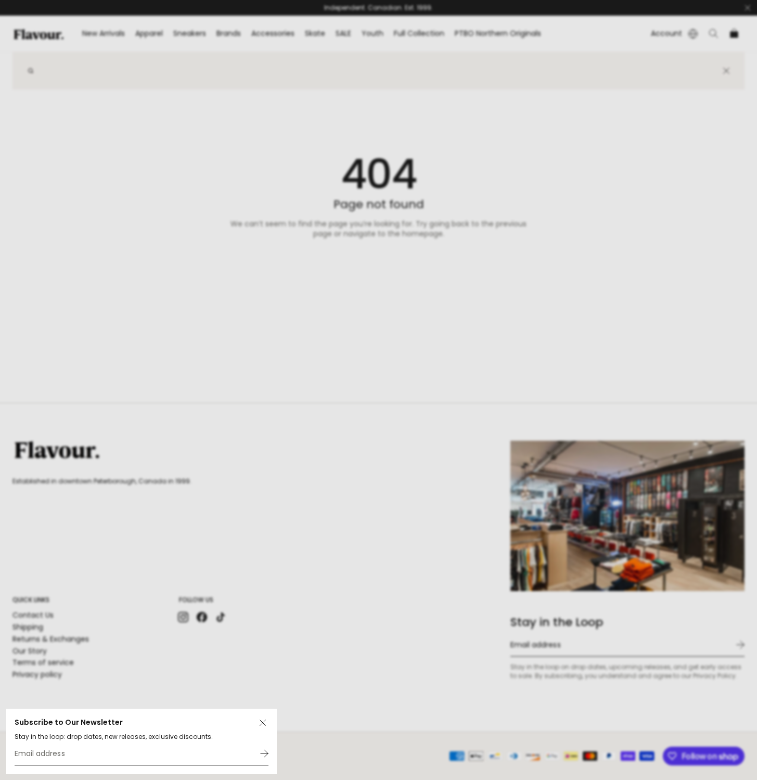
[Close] (262, 722)
